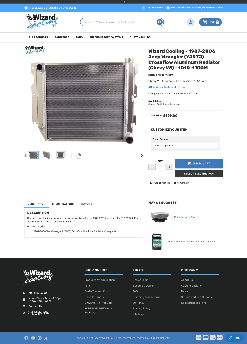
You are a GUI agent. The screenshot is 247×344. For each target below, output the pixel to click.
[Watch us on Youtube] (33, 338)
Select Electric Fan (199, 173)
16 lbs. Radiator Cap (184, 217)
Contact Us (35, 306)
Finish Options (160, 139)
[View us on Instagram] (40, 338)
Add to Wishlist (162, 182)
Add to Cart (201, 163)
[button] (122, 22)
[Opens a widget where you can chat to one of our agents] (234, 338)
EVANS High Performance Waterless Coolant (191, 241)
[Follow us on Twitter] (46, 338)
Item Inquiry (183, 182)
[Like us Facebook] (26, 338)
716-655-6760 (37, 292)
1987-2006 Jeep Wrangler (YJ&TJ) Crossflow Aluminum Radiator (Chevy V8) (75, 231)
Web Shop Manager (160, 338)
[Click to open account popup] (190, 22)
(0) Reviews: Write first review (166, 87)
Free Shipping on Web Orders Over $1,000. (52, 8)
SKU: (151, 75)
